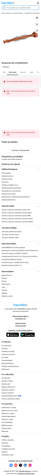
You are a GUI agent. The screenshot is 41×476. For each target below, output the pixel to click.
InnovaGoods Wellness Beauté (12, 259)
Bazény (4, 281)
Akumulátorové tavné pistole (11, 191)
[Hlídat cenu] (37, 24)
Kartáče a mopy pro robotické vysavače (11, 13)
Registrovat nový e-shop (10, 410)
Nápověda (5, 431)
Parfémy (4, 278)
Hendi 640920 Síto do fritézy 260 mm (13, 248)
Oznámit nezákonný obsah (10, 366)
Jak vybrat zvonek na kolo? (10, 235)
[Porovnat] (37, 17)
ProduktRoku (6, 446)
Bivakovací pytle (7, 179)
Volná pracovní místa (8, 354)
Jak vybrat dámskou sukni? (10, 237)
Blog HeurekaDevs (8, 363)
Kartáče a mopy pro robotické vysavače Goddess (17, 222)
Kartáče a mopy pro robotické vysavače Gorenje (17, 219)
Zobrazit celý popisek (20, 150)
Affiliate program (7, 425)
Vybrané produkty (9, 243)
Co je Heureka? (6, 346)
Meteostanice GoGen (9, 194)
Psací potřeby (6, 173)
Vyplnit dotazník (20, 326)
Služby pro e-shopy (8, 413)
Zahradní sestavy (7, 176)
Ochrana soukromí (7, 393)
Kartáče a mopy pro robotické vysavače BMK (16, 216)
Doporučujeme (8, 271)
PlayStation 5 (6, 284)
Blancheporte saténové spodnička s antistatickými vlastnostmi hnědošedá (20, 250)
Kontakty (5, 348)
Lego (3, 287)
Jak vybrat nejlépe (9, 228)
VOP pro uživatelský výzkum (11, 399)
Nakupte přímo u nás (8, 387)
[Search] (4, 72)
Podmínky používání (8, 351)
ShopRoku (5, 443)
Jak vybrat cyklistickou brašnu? (12, 232)
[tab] (12, 72)
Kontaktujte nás (20, 319)
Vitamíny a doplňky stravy (10, 185)
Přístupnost (5, 369)
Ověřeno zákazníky (8, 440)
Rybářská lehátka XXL (9, 200)
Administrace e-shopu (9, 408)
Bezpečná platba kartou (9, 396)
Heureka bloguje (7, 360)
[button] (12, 72)
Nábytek (4, 293)
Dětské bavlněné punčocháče (11, 188)
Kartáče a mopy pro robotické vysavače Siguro (17, 213)
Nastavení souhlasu (8, 390)
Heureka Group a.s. (25, 471)
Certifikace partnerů (8, 449)
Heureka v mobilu (7, 381)
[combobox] (20, 8)
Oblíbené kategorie (9, 169)
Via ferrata (5, 182)
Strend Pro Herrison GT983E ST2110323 (14, 253)
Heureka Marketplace (9, 416)
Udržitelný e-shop (7, 455)
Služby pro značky (7, 419)
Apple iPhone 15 (7, 275)
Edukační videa (6, 428)
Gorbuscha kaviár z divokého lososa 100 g (15, 262)
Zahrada (4, 290)
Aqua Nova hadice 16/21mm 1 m (12, 265)
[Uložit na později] (37, 31)
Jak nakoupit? (6, 378)
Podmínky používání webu (26, 474)
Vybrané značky (8, 206)
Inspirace (5, 452)
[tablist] (20, 72)
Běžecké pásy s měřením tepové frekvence (16, 197)
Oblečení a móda (7, 296)
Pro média (5, 357)
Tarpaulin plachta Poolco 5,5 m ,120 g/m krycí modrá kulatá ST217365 (20, 256)
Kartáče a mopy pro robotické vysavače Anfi (16, 210)
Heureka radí (6, 384)
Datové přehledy (7, 422)
